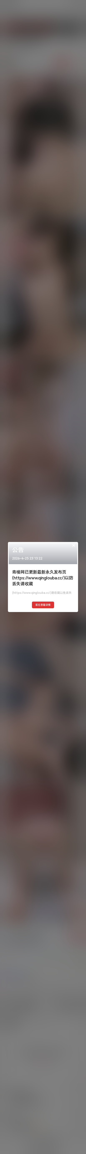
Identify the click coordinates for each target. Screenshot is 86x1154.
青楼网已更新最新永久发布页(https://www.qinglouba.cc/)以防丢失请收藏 (42, 578)
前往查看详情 (43, 604)
